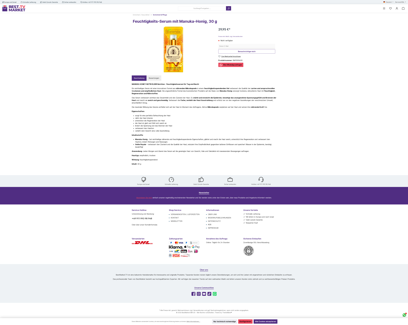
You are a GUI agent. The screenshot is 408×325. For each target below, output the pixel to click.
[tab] (139, 78)
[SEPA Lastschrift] (171, 251)
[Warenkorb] (403, 8)
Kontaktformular (151, 225)
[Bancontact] (177, 251)
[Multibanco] (170, 255)
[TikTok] (209, 293)
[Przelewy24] (185, 255)
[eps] (190, 251)
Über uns (212, 214)
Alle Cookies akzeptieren (265, 321)
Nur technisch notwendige (224, 321)
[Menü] (384, 8)
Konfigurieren (245, 321)
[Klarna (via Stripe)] (176, 247)
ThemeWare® (227, 312)
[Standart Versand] (142, 243)
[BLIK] (184, 251)
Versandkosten (198, 310)
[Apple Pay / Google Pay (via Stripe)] (192, 247)
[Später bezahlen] (186, 242)
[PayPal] (171, 242)
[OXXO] (176, 255)
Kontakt (175, 218)
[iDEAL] (196, 251)
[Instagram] (198, 293)
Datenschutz (214, 221)
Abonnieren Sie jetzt (144, 198)
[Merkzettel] (390, 8)
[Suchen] (228, 8)
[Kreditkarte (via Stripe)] (179, 242)
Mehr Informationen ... (193, 321)
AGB (209, 224)
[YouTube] (204, 293)
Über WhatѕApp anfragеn (232, 65)
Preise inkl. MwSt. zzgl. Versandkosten (230, 36)
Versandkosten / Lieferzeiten (185, 214)
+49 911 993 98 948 (142, 218)
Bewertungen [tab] (154, 78)
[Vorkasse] (194, 242)
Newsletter (176, 221)
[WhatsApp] (214, 293)
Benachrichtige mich (247, 51)
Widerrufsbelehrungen (219, 218)
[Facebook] (193, 293)
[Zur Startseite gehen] (14, 8)
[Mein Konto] (397, 8)
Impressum (213, 228)
